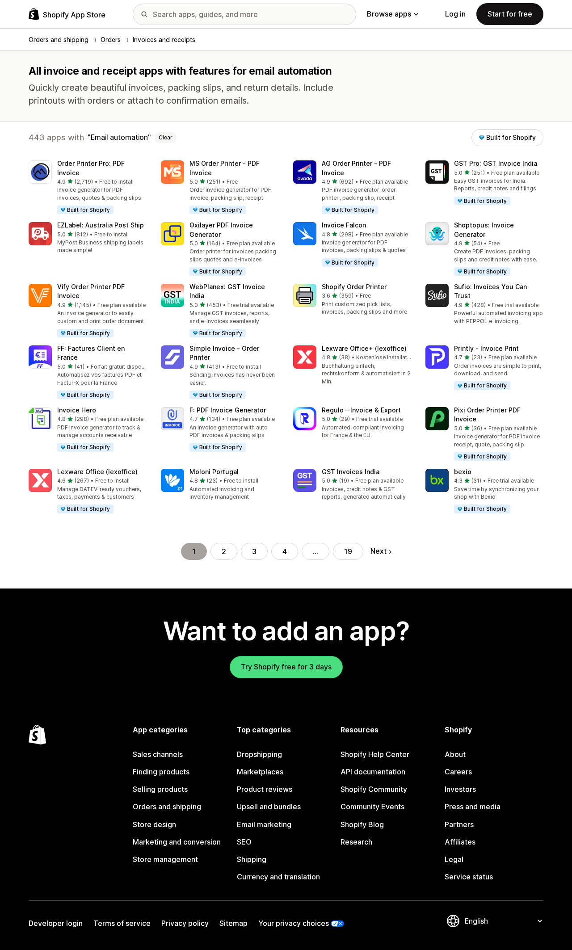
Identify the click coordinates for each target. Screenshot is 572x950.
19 (348, 551)
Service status (469, 876)
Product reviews (264, 789)
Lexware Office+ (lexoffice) (364, 348)
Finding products (161, 771)
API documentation (373, 771)
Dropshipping (259, 754)
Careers (458, 771)
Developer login (56, 923)
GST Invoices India (350, 471)
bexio (462, 471)
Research (356, 841)
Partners (459, 824)
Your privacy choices (293, 923)
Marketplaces (260, 771)
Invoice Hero (76, 410)
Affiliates (460, 841)
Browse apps (389, 13)
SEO (244, 841)
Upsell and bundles (269, 806)
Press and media (472, 806)
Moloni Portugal (214, 471)
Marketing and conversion (177, 841)
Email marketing (264, 824)
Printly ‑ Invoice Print (486, 348)
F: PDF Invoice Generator (227, 410)
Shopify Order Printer (354, 286)
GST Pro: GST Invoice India (495, 163)
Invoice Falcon (344, 225)
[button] (88, 187)
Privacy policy (185, 923)
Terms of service (122, 923)
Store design (154, 824)
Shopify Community (374, 789)
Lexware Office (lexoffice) (97, 471)
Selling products (160, 789)
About (455, 754)
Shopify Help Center (375, 754)
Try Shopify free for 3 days (286, 666)
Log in (455, 13)
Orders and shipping (167, 806)
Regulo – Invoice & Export (361, 410)
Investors (460, 789)
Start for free (510, 13)
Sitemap (233, 923)
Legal (454, 859)
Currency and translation (278, 876)
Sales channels (158, 754)
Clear (165, 137)
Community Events (372, 806)
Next (378, 550)
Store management (165, 859)
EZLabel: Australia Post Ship (100, 225)
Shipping (251, 859)
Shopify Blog (362, 824)
